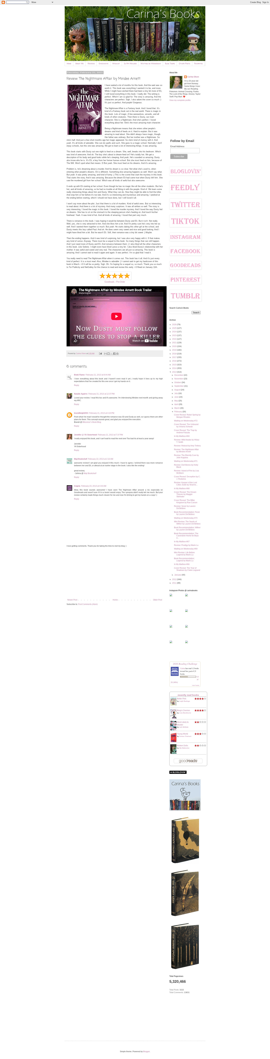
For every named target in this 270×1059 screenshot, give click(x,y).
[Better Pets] (174, 705)
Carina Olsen (193, 77)
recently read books (188, 695)
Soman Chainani (185, 736)
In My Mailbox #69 (182, 436)
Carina (182, 668)
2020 (174, 346)
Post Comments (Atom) (88, 604)
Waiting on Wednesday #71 (186, 461)
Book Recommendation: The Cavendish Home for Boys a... (186, 535)
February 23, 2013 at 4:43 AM (93, 486)
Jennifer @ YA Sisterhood (85, 435)
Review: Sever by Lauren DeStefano (184, 507)
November (179, 379)
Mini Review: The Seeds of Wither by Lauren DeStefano (187, 523)
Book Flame (79, 375)
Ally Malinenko (184, 748)
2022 (174, 339)
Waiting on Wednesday (151, 63)
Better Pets (181, 699)
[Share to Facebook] (114, 353)
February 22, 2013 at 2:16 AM (100, 459)
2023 (174, 335)
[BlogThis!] (108, 353)
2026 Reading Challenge (185, 663)
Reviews (91, 63)
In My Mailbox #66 (182, 564)
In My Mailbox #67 (182, 542)
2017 (174, 357)
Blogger (146, 1051)
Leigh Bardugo (184, 701)
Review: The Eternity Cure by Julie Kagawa (186, 456)
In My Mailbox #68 (182, 488)
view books (195, 685)
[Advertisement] (115, 573)
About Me (79, 63)
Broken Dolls (182, 745)
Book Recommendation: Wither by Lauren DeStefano (187, 528)
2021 (174, 343)
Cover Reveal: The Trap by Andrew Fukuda (185, 431)
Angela (77, 486)
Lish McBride (183, 727)
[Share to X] (111, 353)
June (176, 397)
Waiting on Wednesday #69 (186, 549)
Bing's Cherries (183, 710)
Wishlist (116, 63)
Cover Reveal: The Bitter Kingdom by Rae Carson (185, 501)
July (176, 393)
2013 (174, 372)
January (178, 575)
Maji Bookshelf (80, 459)
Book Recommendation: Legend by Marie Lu (184, 559)
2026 (174, 324)
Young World (182, 734)
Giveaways (103, 63)
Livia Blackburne (185, 713)
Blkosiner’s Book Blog (91, 422)
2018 (174, 354)
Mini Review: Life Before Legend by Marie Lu (184, 553)
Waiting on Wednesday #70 (186, 518)
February (178, 412)
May (176, 401)
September (179, 386)
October (178, 382)
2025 (174, 328)
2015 (174, 365)
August (177, 390)
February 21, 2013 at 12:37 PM (101, 394)
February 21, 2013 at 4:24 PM (101, 413)
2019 (174, 350)
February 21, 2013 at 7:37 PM (110, 435)
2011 (174, 583)
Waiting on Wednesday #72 (186, 421)
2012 (174, 579)
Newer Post (72, 600)
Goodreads (109, 282)
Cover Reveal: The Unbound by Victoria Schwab (186, 425)
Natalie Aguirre (81, 394)
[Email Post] (100, 353)
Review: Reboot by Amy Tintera (187, 446)
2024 (174, 332)
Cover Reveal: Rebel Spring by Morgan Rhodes (187, 416)
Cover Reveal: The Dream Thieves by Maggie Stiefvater (185, 494)
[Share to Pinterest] (117, 353)
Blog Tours (170, 63)
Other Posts (184, 63)
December (179, 375)
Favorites (198, 63)
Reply (76, 385)
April (176, 404)
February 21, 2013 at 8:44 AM (98, 375)
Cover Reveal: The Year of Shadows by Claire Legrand (187, 569)
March (177, 408)
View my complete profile (180, 100)
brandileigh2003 (81, 413)
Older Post (157, 600)
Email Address (177, 146)
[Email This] (105, 353)
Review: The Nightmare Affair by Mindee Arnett (186, 450)
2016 (174, 361)
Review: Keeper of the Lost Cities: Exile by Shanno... (186, 483)
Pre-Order (120, 282)
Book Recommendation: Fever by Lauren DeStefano (187, 513)
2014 (174, 368)
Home (69, 63)
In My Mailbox (130, 63)
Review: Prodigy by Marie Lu (186, 545)
